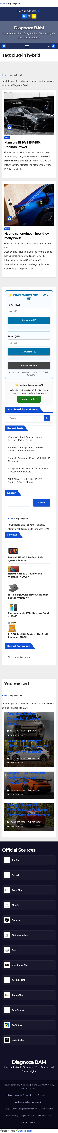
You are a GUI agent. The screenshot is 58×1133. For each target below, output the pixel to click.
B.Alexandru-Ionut (28, 1088)
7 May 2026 (12, 152)
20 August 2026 (18, 758)
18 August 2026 (18, 790)
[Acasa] (4, 46)
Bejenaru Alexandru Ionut (37, 152)
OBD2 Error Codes (44, 1115)
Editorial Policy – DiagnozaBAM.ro (20, 1115)
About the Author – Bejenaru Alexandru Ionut (32, 1095)
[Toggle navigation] (27, 46)
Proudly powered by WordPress (17, 1085)
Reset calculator (29, 365)
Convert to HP (29, 320)
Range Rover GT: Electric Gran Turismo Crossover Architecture (28, 809)
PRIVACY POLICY (29, 1122)
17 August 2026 (18, 822)
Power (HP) (14, 336)
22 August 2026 (18, 731)
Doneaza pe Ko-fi (29, 399)
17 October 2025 (16, 243)
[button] (49, 46)
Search (11, 492)
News (7, 137)
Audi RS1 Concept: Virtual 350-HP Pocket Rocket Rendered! (28, 746)
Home (2, 3)
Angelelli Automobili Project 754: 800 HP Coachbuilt (26, 777)
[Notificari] (53, 46)
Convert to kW (29, 352)
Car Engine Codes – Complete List (29, 1102)
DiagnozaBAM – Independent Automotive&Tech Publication (29, 1109)
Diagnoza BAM (29, 27)
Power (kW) (14, 305)
